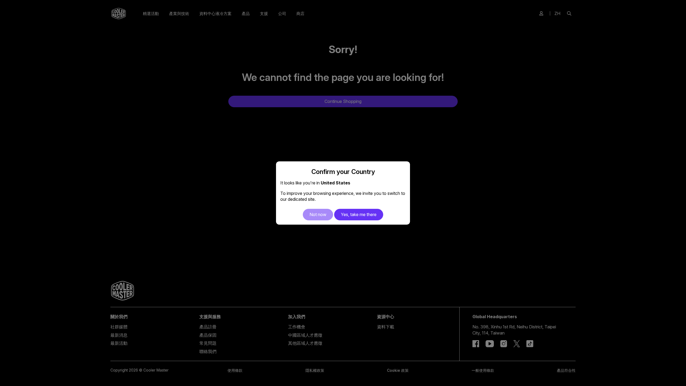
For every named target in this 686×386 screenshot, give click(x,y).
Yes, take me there (358, 214)
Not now (318, 214)
